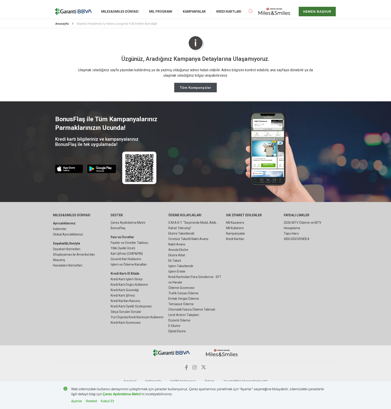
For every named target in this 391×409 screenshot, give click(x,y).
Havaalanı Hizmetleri (67, 265)
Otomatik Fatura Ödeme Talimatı (191, 309)
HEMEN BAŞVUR (317, 11)
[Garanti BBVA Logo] (171, 352)
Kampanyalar (235, 233)
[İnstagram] (194, 368)
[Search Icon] (250, 11)
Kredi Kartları (235, 239)
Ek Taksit (174, 260)
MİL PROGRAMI (160, 11)
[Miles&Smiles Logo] (222, 352)
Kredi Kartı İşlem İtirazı (127, 279)
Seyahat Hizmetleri (66, 249)
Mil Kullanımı (235, 228)
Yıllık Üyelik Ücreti (123, 248)
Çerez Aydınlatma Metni (128, 222)
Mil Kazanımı (235, 222)
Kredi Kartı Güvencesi (126, 322)
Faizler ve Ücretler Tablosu (129, 243)
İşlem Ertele (176, 271)
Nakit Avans (176, 244)
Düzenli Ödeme (179, 320)
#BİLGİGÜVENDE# (297, 239)
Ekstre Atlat (176, 255)
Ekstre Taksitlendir (181, 233)
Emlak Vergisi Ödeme (183, 298)
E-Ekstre (174, 326)
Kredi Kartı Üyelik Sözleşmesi (131, 306)
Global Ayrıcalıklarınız (68, 234)
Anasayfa (62, 23)
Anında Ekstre (178, 250)
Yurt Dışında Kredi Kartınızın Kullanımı (137, 317)
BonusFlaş (118, 228)
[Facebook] (186, 368)
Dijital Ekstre (177, 331)
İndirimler (60, 229)
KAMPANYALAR (194, 11)
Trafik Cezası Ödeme (183, 293)
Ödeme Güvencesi (181, 288)
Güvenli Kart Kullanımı (126, 259)
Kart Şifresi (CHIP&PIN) (127, 253)
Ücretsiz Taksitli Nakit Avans (188, 239)
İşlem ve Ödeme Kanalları (129, 264)
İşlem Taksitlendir (180, 266)
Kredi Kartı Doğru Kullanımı (129, 284)
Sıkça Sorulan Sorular (126, 312)
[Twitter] (203, 368)
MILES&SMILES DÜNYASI (119, 11)
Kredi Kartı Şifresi (123, 295)
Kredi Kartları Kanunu (125, 301)
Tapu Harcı (291, 233)
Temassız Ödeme (181, 304)
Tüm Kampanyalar (195, 87)
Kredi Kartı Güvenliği (125, 290)
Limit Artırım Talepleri (183, 315)
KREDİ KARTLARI (228, 11)
